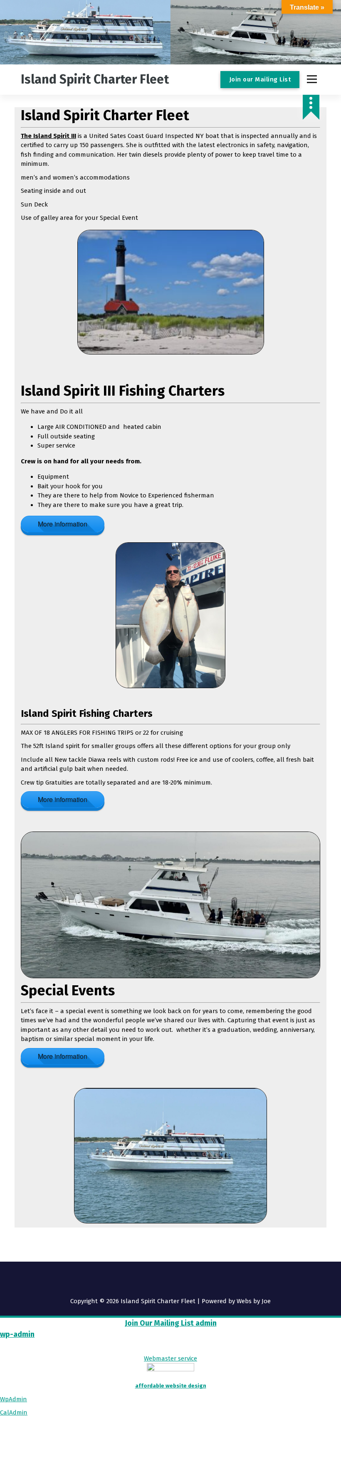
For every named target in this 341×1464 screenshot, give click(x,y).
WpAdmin (13, 1399)
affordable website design (170, 1386)
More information (62, 524)
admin (205, 1323)
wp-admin (17, 1334)
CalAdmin (13, 1412)
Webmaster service (170, 1358)
